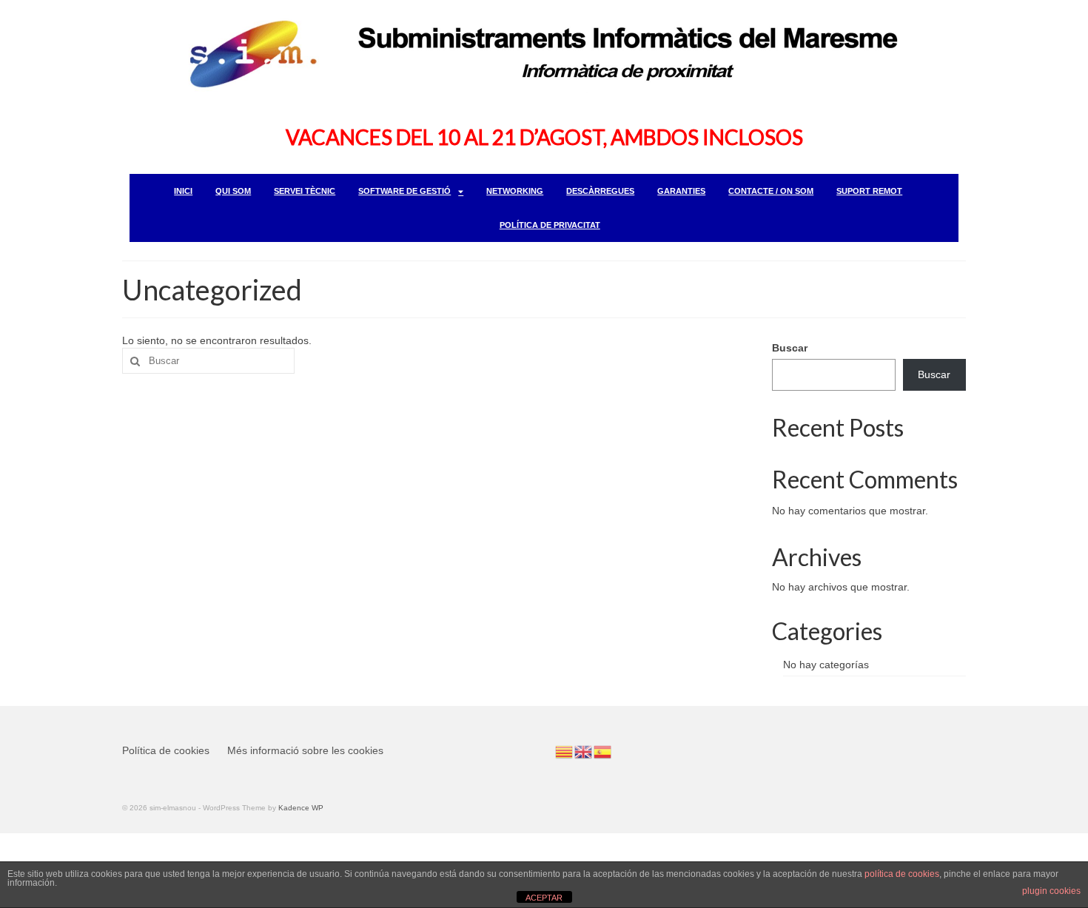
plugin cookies (1051, 891)
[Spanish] (603, 751)
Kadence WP (300, 808)
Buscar (789, 348)
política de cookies (901, 874)
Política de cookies (165, 750)
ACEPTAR (544, 897)
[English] (584, 751)
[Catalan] (564, 751)
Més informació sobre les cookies (305, 750)
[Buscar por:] (208, 361)
